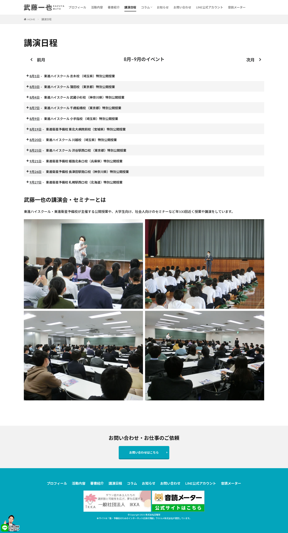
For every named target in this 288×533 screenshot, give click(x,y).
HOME (31, 19)
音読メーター (237, 7)
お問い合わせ (182, 7)
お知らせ (163, 7)
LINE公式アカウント (209, 7)
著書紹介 (114, 7)
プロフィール (77, 7)
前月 (41, 59)
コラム (145, 7)
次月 (250, 59)
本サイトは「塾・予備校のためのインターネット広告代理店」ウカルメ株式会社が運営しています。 (144, 518)
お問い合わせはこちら (144, 452)
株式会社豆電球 (152, 514)
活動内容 (97, 7)
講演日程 (130, 7)
